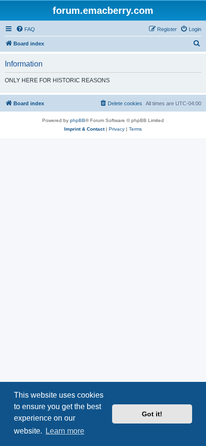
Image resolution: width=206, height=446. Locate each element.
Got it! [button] (152, 414)
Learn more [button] (65, 431)
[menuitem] (25, 29)
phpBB (77, 120)
